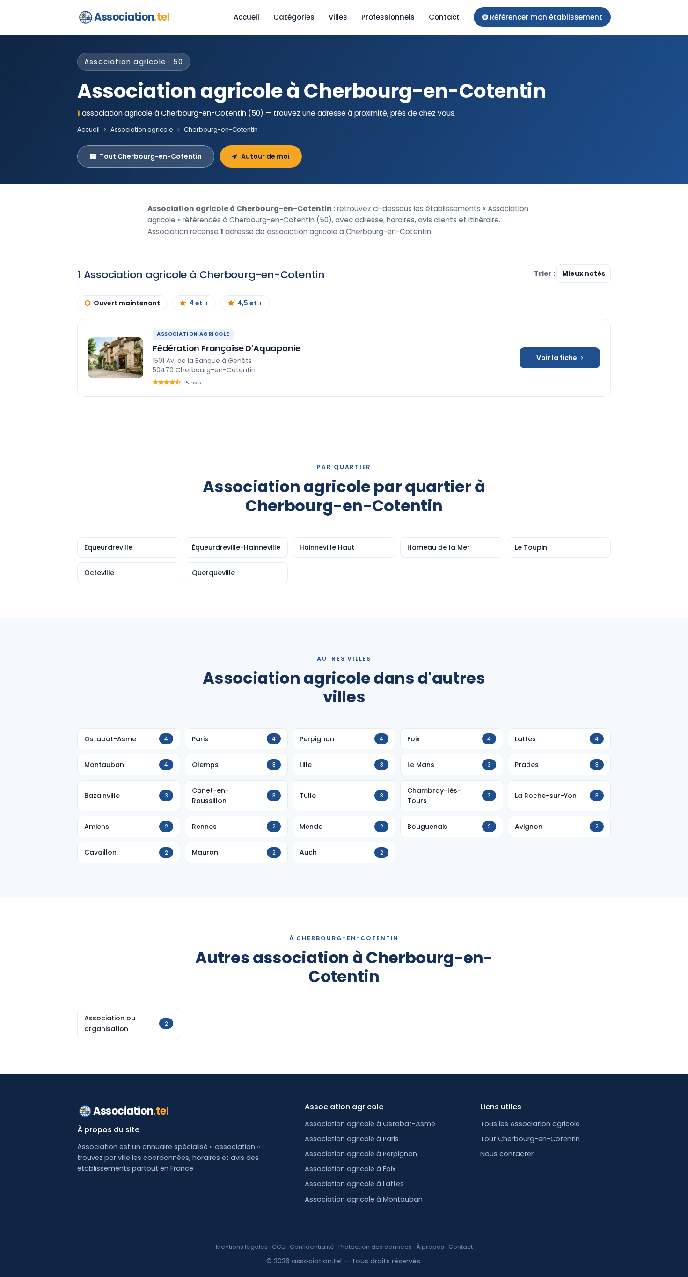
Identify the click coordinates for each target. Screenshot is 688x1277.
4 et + (198, 303)
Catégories (294, 17)
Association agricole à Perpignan (361, 1154)
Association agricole (141, 129)
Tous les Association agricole (530, 1124)
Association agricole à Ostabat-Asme (370, 1124)
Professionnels (388, 17)
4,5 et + (250, 303)
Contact (444, 17)
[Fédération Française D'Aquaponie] (115, 357)
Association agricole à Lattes (354, 1183)
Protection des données (375, 1246)
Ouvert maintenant (127, 303)
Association (131, 17)
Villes (338, 17)
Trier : (545, 273)
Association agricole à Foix (350, 1169)
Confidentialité (312, 1246)
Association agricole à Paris (352, 1139)
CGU (278, 1246)
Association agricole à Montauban (364, 1199)
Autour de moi (265, 156)
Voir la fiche (556, 357)
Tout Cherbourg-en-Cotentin (151, 156)
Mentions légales (242, 1246)
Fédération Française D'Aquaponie (226, 348)
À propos (430, 1246)
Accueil (246, 17)
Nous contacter (507, 1154)
